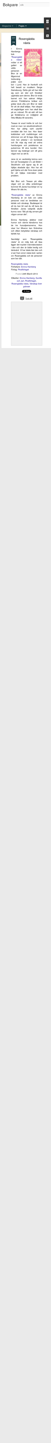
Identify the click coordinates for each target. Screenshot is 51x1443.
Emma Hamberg (28, 266)
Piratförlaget (23, 269)
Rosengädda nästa (27, 41)
